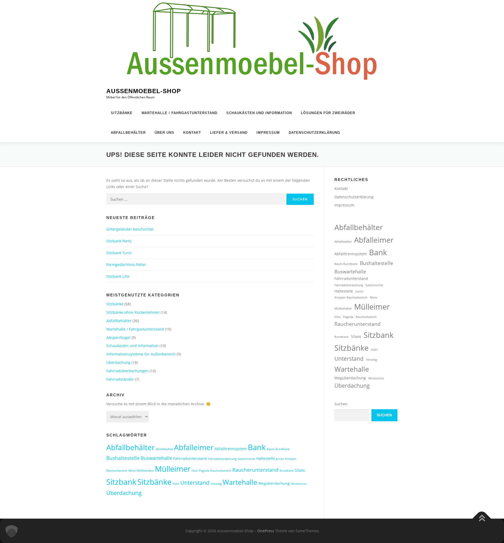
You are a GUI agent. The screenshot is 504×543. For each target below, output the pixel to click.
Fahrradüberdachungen (127, 370)
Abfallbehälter (128, 133)
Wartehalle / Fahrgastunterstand (179, 113)
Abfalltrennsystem (230, 448)
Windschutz (299, 484)
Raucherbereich (220, 470)
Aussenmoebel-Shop (143, 91)
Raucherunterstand (255, 469)
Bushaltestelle (123, 457)
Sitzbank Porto (119, 240)
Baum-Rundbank (278, 449)
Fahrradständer (120, 379)
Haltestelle (265, 458)
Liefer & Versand (229, 133)
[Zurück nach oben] (481, 518)
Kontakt (192, 133)
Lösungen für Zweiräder (328, 113)
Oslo (195, 470)
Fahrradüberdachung (222, 459)
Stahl (175, 484)
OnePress (265, 530)
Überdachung (118, 362)
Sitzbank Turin (119, 252)
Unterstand (194, 482)
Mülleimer (173, 469)
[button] (11, 531)
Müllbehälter (145, 470)
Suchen (341, 403)
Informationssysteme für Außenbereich (141, 354)
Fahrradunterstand (190, 458)
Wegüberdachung (274, 483)
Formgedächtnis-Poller (126, 264)
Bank (257, 447)
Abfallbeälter (164, 449)
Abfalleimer (193, 447)
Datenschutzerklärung (314, 133)
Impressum (268, 133)
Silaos (300, 470)
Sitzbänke (122, 113)
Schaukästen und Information (259, 113)
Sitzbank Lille (117, 276)
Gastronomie (246, 459)
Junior (280, 459)
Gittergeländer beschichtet (130, 229)
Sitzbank (121, 482)
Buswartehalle (156, 458)
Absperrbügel (118, 337)
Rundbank (287, 470)
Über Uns (164, 133)
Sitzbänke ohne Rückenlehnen (133, 312)
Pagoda (204, 470)
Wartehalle (240, 482)
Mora (131, 470)
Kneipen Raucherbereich (351, 297)
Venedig (216, 484)
